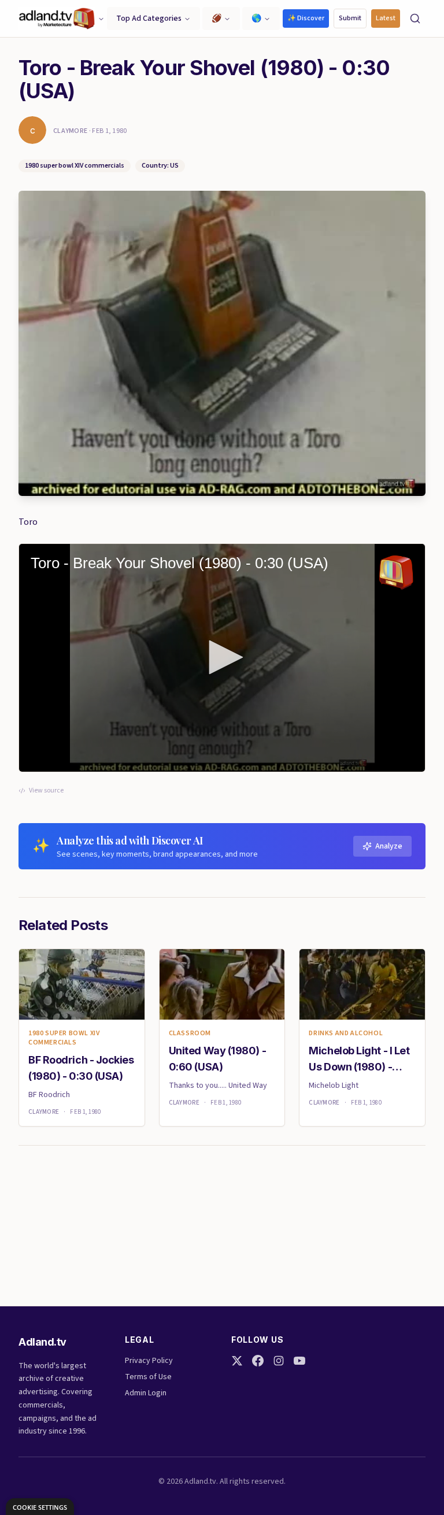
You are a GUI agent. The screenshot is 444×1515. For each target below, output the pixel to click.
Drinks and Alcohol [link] (346, 1033)
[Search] (415, 18)
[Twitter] (237, 1360)
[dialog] (40, 1506)
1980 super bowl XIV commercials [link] (63, 1038)
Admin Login (145, 1393)
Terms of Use (148, 1377)
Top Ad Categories (149, 18)
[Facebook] (258, 1360)
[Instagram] (278, 1360)
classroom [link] (190, 1033)
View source (46, 790)
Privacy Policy (149, 1360)
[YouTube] (299, 1360)
